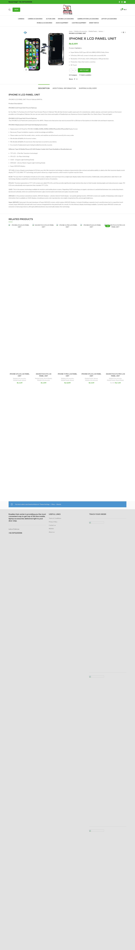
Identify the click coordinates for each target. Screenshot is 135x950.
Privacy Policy (53, 522)
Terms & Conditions (55, 518)
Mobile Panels (93, 31)
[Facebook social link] (119, 1)
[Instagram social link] (121, 1)
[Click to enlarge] (26, 69)
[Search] (10, 10)
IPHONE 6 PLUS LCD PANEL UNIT (19, 375)
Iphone (101, 31)
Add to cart (84, 70)
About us (52, 532)
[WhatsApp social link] (77, 79)
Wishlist (51, 528)
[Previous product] (121, 32)
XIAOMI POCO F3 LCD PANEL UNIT (43, 375)
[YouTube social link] (124, 1)
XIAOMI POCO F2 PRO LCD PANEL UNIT (115, 375)
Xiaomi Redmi (48, 378)
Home (71, 31)
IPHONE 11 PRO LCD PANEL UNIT (67, 375)
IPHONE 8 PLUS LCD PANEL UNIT (91, 375)
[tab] (44, 87)
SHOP (16, 9)
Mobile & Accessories (80, 31)
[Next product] (125, 32)
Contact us (52, 525)
